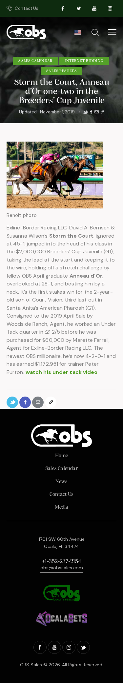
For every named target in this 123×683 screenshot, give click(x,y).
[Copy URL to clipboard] (102, 112)
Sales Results (61, 71)
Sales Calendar (35, 61)
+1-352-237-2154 (61, 562)
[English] (77, 34)
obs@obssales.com (61, 568)
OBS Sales (31, 665)
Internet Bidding (84, 61)
